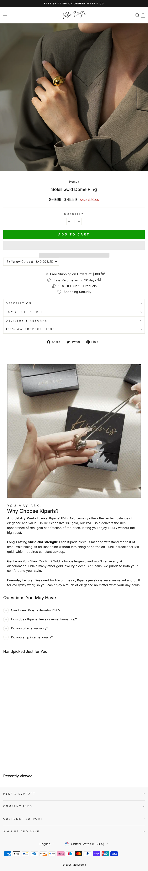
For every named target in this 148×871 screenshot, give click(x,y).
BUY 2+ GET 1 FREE (24, 311)
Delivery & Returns (26, 320)
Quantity (74, 213)
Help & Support (19, 793)
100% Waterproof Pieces (31, 329)
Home (73, 181)
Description (19, 303)
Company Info (17, 806)
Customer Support (23, 818)
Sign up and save (21, 831)
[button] (74, 245)
